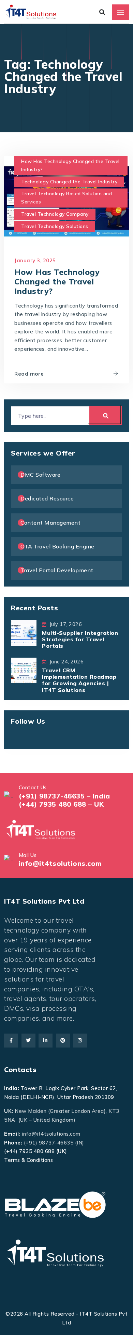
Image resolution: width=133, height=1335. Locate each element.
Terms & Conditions (28, 1160)
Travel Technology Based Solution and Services (66, 198)
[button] (19, 1315)
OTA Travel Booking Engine (57, 546)
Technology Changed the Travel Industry (69, 182)
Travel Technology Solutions (54, 226)
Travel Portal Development (56, 570)
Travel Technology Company (55, 214)
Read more (29, 373)
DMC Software (40, 474)
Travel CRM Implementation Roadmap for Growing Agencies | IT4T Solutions (79, 680)
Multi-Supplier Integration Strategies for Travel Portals (80, 639)
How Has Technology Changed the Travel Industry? (70, 165)
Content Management (50, 522)
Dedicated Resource (47, 498)
